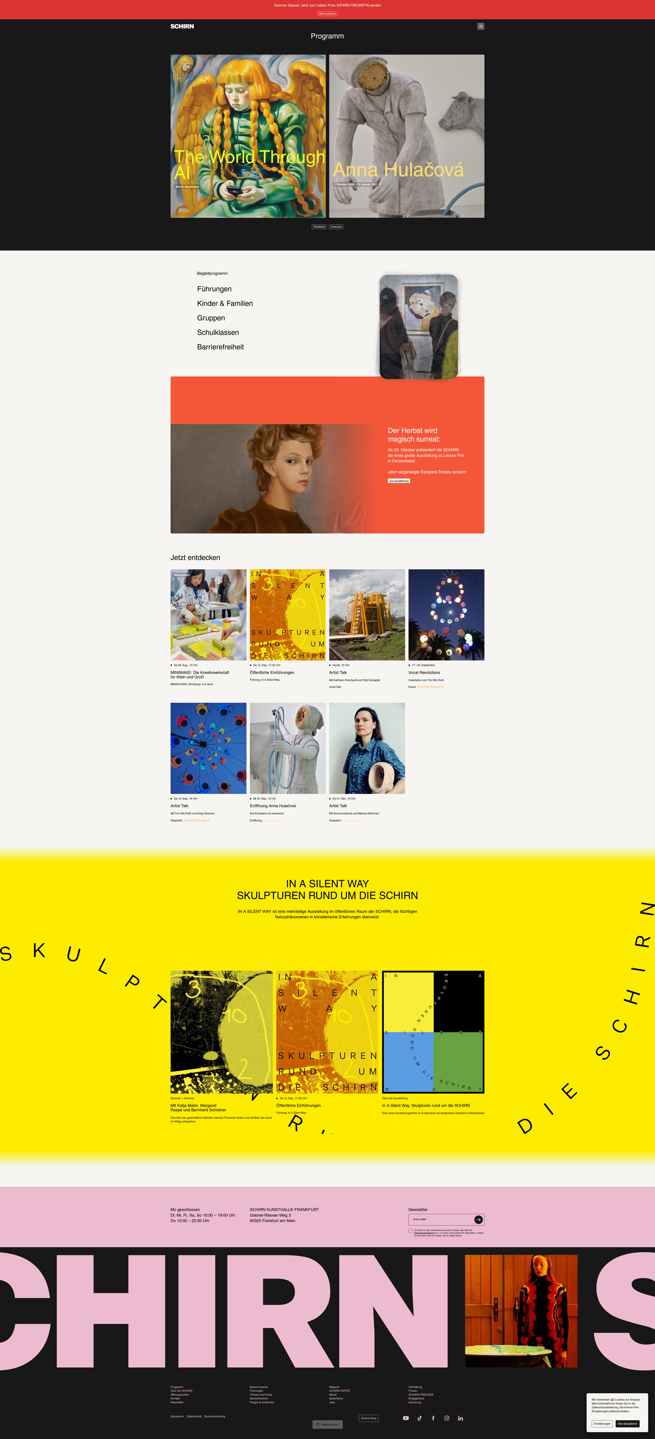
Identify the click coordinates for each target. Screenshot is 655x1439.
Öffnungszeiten (180, 1395)
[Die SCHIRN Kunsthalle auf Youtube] (406, 1418)
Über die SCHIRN (181, 1391)
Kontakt (175, 1399)
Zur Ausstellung (399, 481)
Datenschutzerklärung (424, 1233)
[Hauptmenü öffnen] (480, 26)
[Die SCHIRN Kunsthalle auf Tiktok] (419, 1418)
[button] (319, 227)
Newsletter (177, 1402)
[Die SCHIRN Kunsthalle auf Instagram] (447, 1418)
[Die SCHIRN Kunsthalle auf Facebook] (433, 1418)
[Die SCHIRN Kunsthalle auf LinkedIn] (460, 1418)
